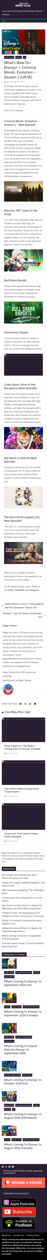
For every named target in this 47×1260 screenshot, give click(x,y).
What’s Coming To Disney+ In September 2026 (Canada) (23, 1013)
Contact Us (18, 1235)
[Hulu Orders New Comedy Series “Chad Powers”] (23, 762)
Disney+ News (9, 57)
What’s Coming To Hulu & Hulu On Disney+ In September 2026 (20, 1049)
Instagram (34, 590)
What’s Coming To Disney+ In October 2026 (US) (23, 1081)
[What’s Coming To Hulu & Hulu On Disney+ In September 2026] (9, 1024)
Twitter (10, 590)
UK (24, 57)
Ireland (18, 57)
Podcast (36, 972)
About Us (6, 1235)
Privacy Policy (33, 1235)
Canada (7, 1007)
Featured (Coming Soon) (23, 972)
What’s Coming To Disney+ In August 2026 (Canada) (23, 1146)
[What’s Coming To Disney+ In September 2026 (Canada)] (9, 994)
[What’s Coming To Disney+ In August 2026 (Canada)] (9, 1127)
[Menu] (3, 21)
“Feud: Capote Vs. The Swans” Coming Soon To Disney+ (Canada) (22, 747)
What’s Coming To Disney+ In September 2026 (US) (23, 983)
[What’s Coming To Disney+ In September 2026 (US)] (9, 960)
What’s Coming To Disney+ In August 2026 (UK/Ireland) (23, 1116)
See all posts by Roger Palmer (17, 680)
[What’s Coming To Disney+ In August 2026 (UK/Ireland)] (9, 1092)
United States (9, 976)
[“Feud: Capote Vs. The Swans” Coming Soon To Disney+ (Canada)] (23, 719)
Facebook (19, 590)
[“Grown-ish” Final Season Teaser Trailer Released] (23, 805)
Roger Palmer (21, 82)
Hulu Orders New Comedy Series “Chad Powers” (21, 790)
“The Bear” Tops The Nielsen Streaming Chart (22, 615)
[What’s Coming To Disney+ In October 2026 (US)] (9, 1062)
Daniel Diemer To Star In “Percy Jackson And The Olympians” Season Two (24, 606)
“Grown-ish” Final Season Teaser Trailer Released (21, 835)
